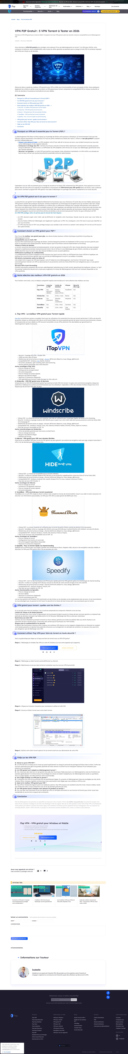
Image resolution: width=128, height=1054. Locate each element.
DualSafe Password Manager (39, 1034)
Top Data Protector (37, 1030)
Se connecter (115, 6)
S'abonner (73, 999)
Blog (58, 11)
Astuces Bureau (78, 1025)
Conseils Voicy (77, 1027)
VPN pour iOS (59, 887)
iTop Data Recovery (37, 1028)
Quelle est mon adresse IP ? (80, 1020)
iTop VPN (17, 318)
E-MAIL (34, 921)
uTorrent (47, 359)
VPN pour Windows (16, 887)
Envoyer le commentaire (19, 938)
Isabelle (17, 41)
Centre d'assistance (99, 1017)
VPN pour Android (58, 1026)
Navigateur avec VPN (58, 1030)
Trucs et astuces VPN (26, 19)
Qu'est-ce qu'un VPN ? (79, 1017)
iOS (38, 361)
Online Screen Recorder (38, 1037)
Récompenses (119, 1024)
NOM (13, 921)
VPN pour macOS (57, 1019)
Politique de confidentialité (105, 1052)
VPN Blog (76, 1023)
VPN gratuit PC (57, 1022)
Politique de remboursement (88, 1052)
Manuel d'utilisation (99, 1022)
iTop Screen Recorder (37, 1019)
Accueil (13, 19)
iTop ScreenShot (36, 1026)
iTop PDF (34, 1032)
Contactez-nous (120, 1019)
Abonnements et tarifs (37, 1039)
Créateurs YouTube (120, 1028)
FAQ (95, 1019)
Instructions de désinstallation (101, 1026)
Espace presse (119, 1022)
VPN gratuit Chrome (58, 1028)
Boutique (97, 6)
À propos (118, 1017)
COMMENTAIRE (15, 924)
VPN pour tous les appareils (60, 1032)
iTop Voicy (34, 1024)
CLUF (117, 1052)
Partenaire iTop (120, 1026)
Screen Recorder (78, 1030)
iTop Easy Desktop (36, 1022)
